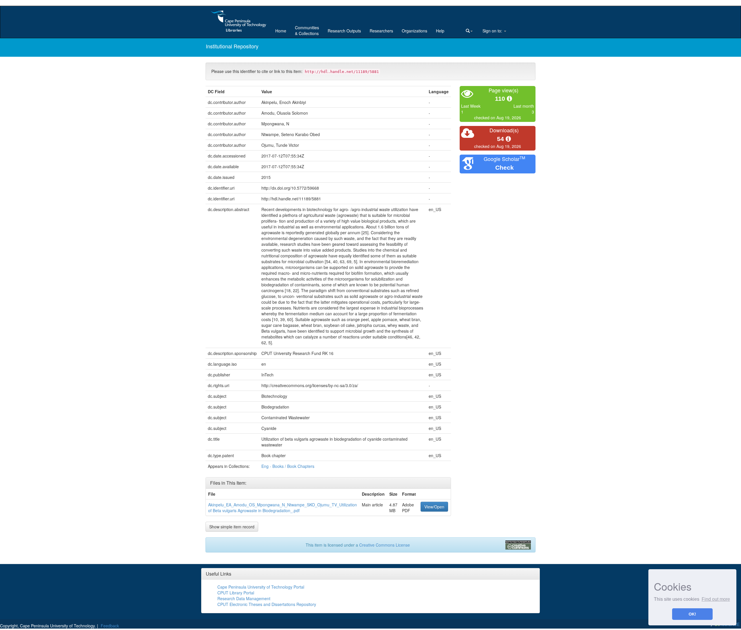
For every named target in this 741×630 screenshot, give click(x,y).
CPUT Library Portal (235, 593)
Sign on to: (492, 31)
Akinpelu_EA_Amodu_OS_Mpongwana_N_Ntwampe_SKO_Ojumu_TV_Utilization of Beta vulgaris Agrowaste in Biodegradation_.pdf (282, 507)
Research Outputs (344, 31)
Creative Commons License (384, 545)
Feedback (110, 626)
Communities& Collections (307, 30)
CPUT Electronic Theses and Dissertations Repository (266, 604)
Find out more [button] (716, 599)
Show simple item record (231, 527)
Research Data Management (243, 598)
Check (504, 167)
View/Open (434, 507)
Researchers (381, 31)
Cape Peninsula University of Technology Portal (260, 587)
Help (440, 31)
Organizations (414, 31)
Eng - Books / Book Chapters (287, 466)
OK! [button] (692, 614)
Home (280, 31)
